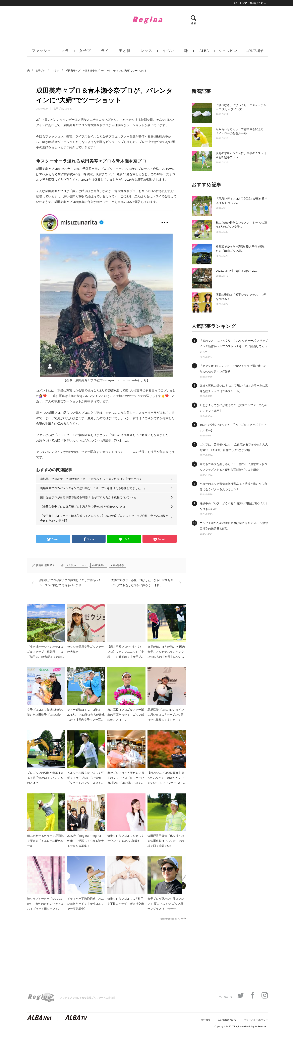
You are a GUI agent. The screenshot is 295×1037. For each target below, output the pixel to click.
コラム (56, 70)
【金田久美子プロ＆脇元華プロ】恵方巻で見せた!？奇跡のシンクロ (82, 506)
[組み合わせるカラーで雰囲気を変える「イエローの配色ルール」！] (202, 137)
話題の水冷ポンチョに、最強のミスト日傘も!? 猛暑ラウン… (241, 155)
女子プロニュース (77, 565)
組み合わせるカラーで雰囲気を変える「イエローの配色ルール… (239, 131)
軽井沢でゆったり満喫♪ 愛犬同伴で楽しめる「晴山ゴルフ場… (241, 249)
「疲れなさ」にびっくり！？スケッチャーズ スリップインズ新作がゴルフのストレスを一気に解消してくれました (234, 346)
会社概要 (206, 1020)
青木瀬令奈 (118, 565)
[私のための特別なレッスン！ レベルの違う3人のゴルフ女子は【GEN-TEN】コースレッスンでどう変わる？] (202, 230)
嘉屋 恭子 (50, 565)
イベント (168, 52)
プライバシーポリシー (256, 1020)
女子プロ (85, 52)
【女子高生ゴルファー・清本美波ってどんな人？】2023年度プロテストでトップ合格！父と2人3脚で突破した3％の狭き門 (104, 518)
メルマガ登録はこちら (252, 3)
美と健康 (125, 52)
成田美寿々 (99, 565)
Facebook (252, 995)
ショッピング (228, 52)
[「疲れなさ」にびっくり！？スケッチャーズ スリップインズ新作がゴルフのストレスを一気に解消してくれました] (202, 113)
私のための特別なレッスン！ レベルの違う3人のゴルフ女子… (241, 225)
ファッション (42, 52)
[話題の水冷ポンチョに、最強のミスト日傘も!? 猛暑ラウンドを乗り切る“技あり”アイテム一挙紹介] (202, 161)
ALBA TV (204, 52)
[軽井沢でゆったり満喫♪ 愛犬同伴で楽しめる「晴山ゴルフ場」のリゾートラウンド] (202, 254)
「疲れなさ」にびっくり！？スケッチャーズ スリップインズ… (241, 107)
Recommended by (168, 918)
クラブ (65, 52)
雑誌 (186, 52)
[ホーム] (28, 70)
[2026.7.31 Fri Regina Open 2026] (202, 278)
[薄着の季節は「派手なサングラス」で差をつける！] (202, 302)
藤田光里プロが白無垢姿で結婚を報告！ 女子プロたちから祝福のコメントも (88, 497)
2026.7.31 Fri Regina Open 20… (236, 270)
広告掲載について (227, 1020)
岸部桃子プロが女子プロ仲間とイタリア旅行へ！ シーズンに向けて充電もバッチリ (92, 479)
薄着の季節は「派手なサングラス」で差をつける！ (241, 297)
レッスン (146, 52)
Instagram (264, 995)
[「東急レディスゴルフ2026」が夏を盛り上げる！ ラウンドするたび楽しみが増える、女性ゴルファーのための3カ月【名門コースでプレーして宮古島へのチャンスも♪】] (202, 206)
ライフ (105, 52)
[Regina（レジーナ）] (147, 20)
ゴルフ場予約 (254, 52)
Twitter (240, 995)
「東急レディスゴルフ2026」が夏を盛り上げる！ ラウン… (241, 200)
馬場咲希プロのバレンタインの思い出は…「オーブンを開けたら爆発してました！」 (93, 488)
